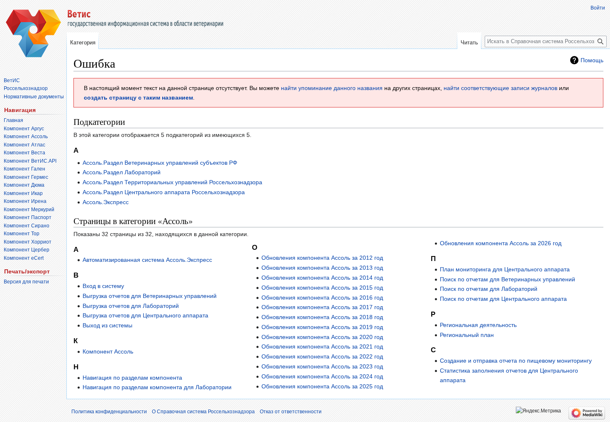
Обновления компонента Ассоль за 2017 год (322, 307)
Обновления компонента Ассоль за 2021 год (322, 346)
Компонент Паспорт (27, 217)
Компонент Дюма (24, 185)
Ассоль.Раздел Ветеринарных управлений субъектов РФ (160, 162)
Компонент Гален (24, 169)
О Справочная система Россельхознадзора (203, 412)
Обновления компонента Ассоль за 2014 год (322, 277)
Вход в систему (103, 286)
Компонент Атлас (24, 145)
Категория (82, 42)
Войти (597, 8)
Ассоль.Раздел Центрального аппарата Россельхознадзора (164, 192)
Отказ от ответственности (291, 412)
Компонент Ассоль (108, 351)
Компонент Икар (23, 193)
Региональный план (467, 335)
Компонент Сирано (26, 226)
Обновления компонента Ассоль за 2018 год (322, 317)
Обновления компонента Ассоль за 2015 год (322, 287)
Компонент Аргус (24, 129)
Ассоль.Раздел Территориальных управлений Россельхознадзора (172, 182)
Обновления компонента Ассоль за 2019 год (322, 327)
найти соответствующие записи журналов (500, 88)
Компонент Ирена (25, 201)
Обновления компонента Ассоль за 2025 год (322, 386)
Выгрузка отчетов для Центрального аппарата (145, 315)
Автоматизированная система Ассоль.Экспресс (147, 259)
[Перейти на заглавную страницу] (33, 33)
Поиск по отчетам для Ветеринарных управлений (507, 279)
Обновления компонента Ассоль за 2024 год (322, 376)
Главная (13, 120)
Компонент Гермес (26, 177)
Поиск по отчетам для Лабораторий (488, 288)
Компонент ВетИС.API (30, 161)
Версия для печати (26, 282)
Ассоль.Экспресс (106, 202)
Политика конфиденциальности (109, 412)
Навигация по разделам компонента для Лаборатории (157, 387)
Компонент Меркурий (29, 209)
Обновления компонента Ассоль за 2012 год (322, 257)
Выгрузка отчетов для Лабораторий (131, 305)
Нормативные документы (34, 97)
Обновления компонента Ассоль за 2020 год (322, 337)
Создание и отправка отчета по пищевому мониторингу (516, 360)
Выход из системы (107, 325)
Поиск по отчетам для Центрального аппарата (503, 298)
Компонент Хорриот (27, 242)
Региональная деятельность (478, 325)
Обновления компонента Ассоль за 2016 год (322, 297)
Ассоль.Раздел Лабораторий (122, 172)
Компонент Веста (24, 153)
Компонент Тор (21, 234)
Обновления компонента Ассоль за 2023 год (322, 366)
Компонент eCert (24, 258)
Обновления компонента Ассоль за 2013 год (322, 267)
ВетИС (12, 80)
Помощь (592, 60)
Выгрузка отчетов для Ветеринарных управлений (150, 296)
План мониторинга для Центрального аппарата (505, 269)
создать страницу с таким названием (138, 97)
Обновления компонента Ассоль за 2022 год (322, 356)
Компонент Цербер (26, 250)
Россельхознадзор (26, 88)
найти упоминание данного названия (332, 88)
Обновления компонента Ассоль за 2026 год (500, 243)
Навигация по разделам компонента (132, 377)
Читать (469, 42)
